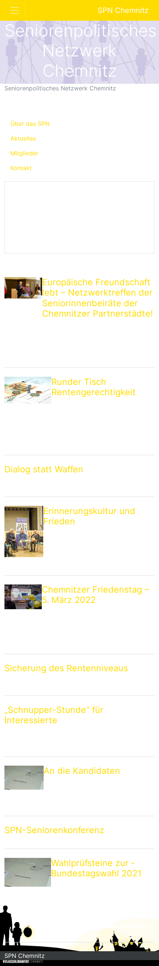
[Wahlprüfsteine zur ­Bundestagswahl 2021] (27, 898)
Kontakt (21, 168)
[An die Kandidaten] (24, 789)
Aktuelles (23, 138)
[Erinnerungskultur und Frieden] (23, 539)
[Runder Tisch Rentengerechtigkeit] (27, 414)
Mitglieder (24, 153)
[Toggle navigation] (14, 10)
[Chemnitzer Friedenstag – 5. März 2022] (23, 617)
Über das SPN (30, 123)
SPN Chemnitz (123, 10)
